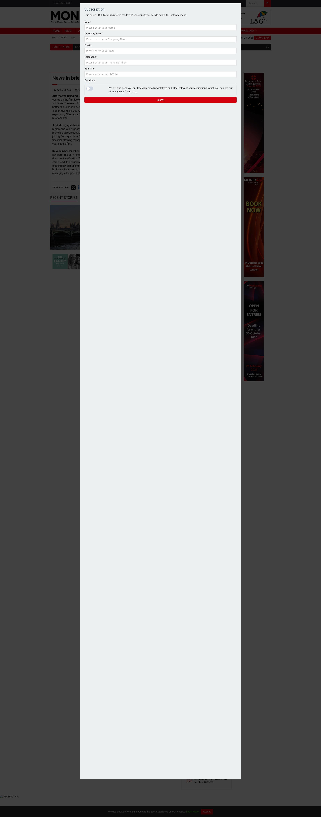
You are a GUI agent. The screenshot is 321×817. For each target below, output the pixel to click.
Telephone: (90, 57)
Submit (160, 99)
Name (87, 22)
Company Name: (93, 33)
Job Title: (89, 68)
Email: (87, 45)
